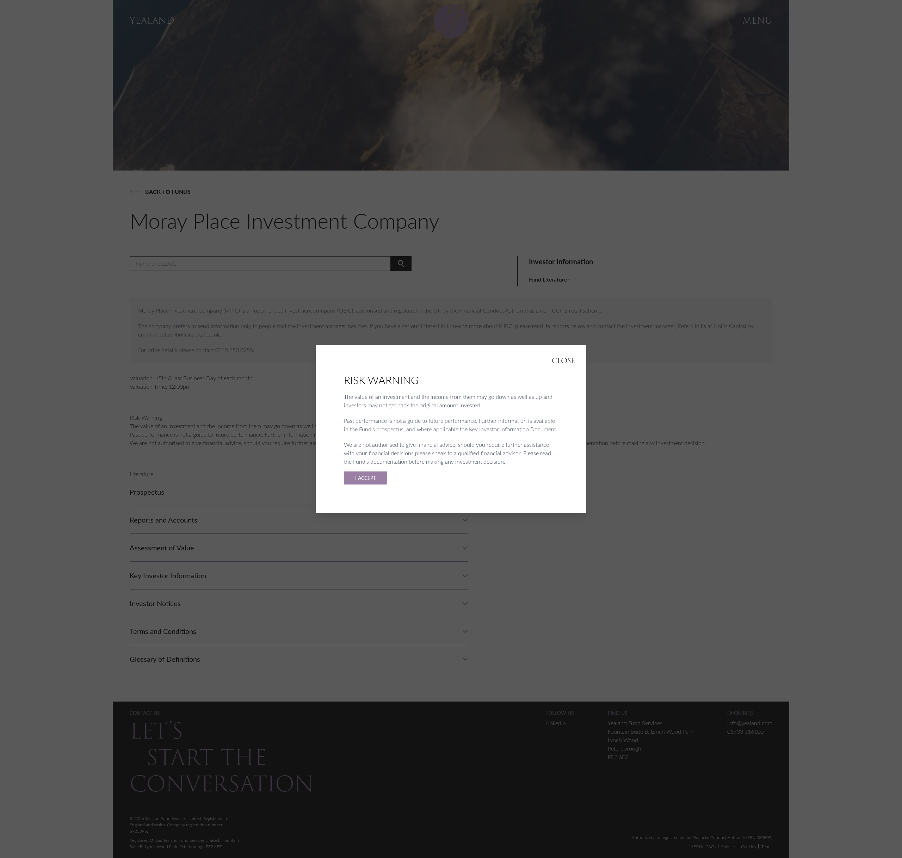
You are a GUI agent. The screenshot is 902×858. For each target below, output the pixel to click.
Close (563, 361)
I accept (365, 478)
